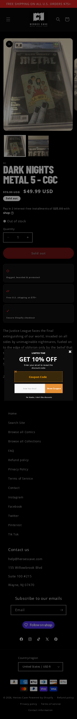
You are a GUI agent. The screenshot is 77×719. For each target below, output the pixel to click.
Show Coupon (54, 388)
